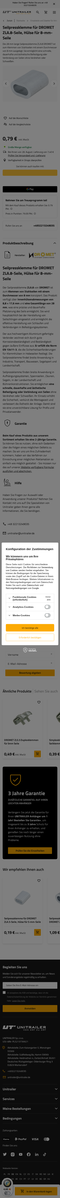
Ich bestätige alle (30, 627)
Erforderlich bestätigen (30, 637)
